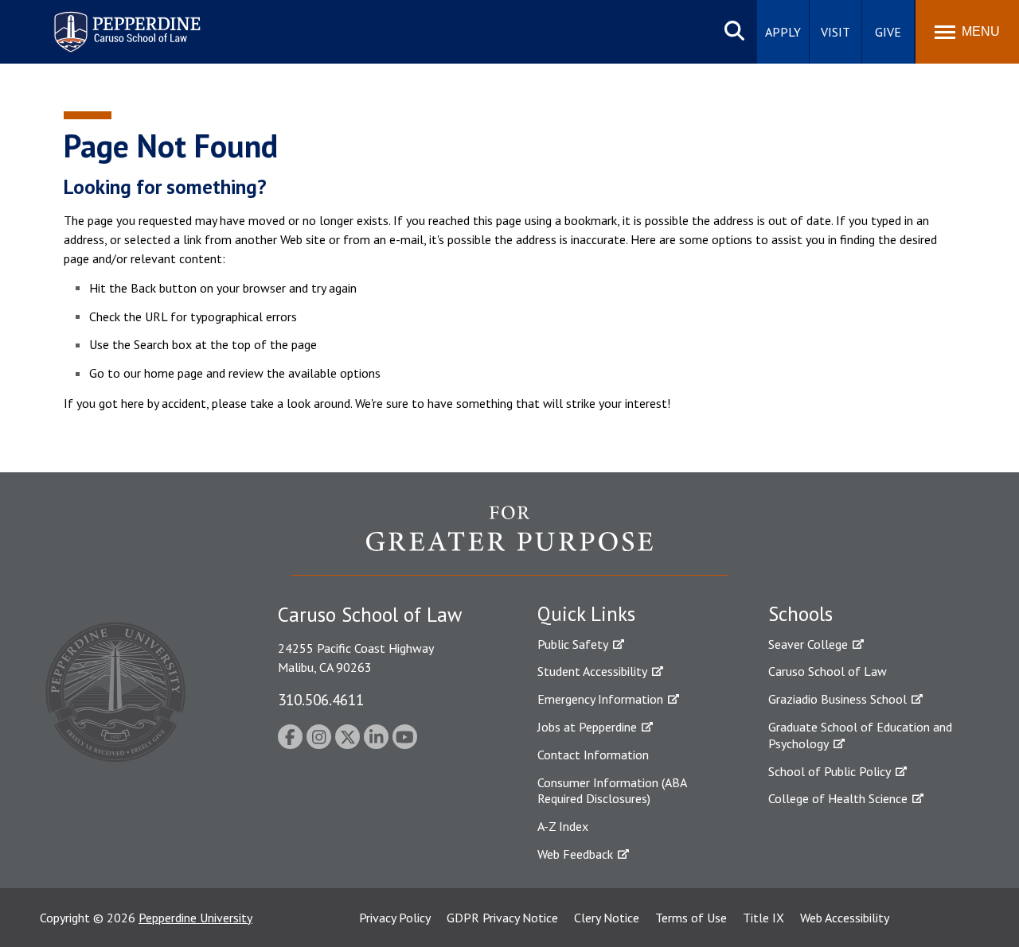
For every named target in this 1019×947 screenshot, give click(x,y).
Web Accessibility (844, 918)
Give (888, 32)
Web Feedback (575, 854)
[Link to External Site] (509, 540)
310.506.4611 (321, 699)
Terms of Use (691, 918)
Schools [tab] (800, 614)
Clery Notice (606, 918)
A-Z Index (562, 826)
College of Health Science (838, 798)
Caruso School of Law (827, 671)
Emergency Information (600, 699)
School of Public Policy (829, 771)
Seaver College (808, 644)
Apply (783, 32)
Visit (835, 32)
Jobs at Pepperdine (587, 727)
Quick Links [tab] (586, 614)
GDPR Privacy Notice (502, 918)
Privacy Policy (395, 918)
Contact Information (593, 755)
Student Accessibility (592, 671)
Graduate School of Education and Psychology (860, 735)
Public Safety (572, 644)
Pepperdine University (195, 918)
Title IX (763, 918)
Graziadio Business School (837, 699)
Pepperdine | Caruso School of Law (124, 22)
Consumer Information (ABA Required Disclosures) (611, 790)
